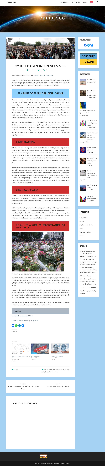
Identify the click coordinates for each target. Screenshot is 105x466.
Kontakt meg (76, 2)
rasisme (95, 272)
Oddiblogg (11, 2)
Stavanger (93, 279)
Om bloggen (64, 2)
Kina (83, 267)
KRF (90, 267)
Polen (93, 272)
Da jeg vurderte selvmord (57, 356)
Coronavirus (89, 256)
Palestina (89, 272)
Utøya (55, 372)
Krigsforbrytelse (83, 270)
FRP (92, 262)
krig (92, 267)
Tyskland (82, 284)
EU (84, 262)
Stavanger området (85, 232)
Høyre (95, 262)
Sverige (89, 281)
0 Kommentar (49, 70)
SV (86, 281)
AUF (43, 372)
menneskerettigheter (91, 270)
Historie (82, 221)
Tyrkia (92, 281)
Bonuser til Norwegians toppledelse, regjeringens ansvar (23, 386)
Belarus (82, 256)
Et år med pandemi (35, 356)
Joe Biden (87, 264)
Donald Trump (85, 259)
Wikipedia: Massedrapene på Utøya (22, 316)
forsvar (86, 262)
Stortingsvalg (83, 281)
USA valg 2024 (86, 288)
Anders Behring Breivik (51, 369)
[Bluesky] (91, 45)
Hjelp (84, 2)
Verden (82, 236)
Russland (84, 275)
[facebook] (85, 45)
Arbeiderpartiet (64, 369)
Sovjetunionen (83, 279)
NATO (81, 272)
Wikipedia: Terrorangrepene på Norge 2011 (25, 321)
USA (92, 284)
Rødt (90, 276)
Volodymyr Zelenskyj (90, 291)
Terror (51, 372)
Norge (16, 369)
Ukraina (87, 284)
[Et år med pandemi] (40, 349)
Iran (80, 264)
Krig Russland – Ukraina (86, 225)
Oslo (46, 372)
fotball (89, 262)
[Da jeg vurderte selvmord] (60, 349)
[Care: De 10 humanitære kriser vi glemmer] (21, 349)
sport (89, 279)
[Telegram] (88, 45)
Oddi (41, 70)
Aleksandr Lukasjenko (86, 251)
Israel (83, 264)
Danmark (95, 256)
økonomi (82, 294)
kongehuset (86, 267)
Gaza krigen (83, 217)
